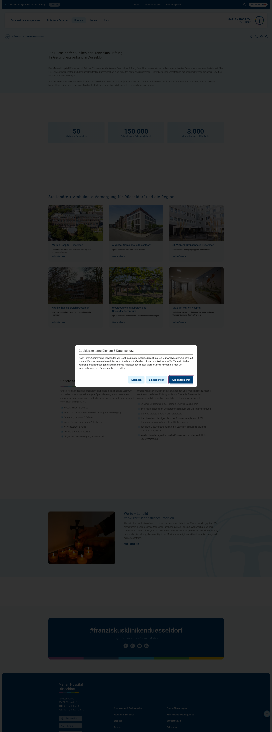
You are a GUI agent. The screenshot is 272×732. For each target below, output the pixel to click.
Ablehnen (136, 379)
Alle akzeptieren (181, 379)
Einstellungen (156, 379)
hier (176, 364)
